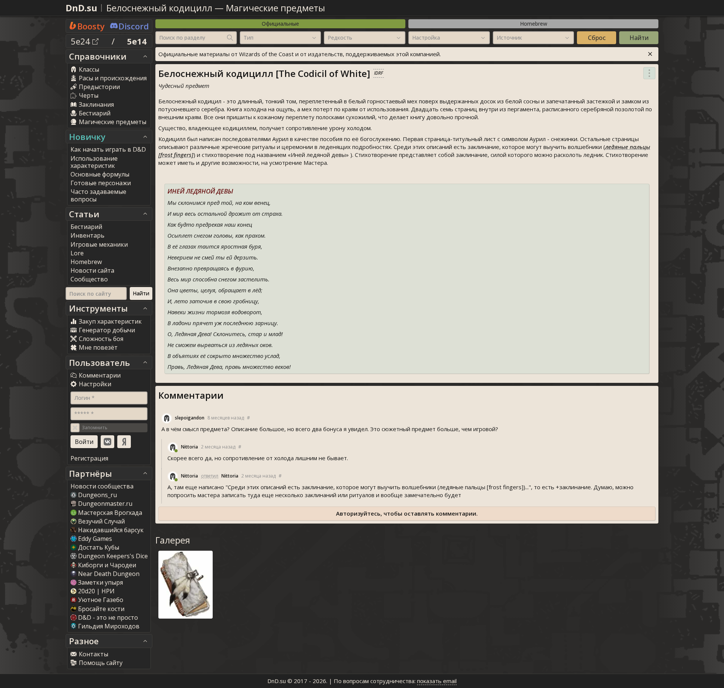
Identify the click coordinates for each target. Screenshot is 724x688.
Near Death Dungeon (109, 574)
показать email (437, 681)
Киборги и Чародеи (107, 565)
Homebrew (533, 23)
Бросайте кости (101, 609)
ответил (209, 476)
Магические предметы (275, 8)
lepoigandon (189, 418)
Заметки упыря (100, 582)
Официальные (280, 23)
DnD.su (81, 8)
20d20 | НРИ (96, 591)
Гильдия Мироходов (109, 626)
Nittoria (189, 447)
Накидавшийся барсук (111, 530)
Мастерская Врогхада (110, 512)
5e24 (81, 41)
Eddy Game (95, 538)
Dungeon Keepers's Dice (113, 556)
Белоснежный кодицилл (159, 8)
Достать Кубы (98, 547)
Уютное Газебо (100, 600)
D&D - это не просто (108, 617)
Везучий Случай (101, 521)
